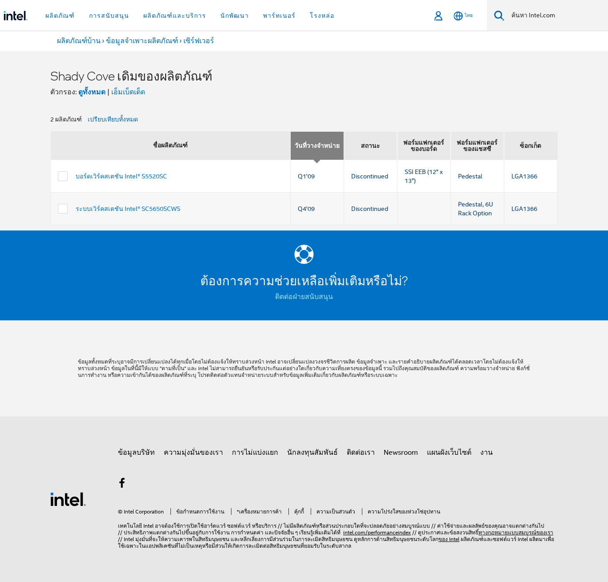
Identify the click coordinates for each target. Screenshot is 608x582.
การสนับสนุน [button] (109, 16)
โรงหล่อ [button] (322, 16)
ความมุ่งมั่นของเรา (193, 452)
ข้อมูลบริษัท (136, 452)
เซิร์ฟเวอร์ (198, 40)
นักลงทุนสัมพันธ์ (312, 452)
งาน (486, 452)
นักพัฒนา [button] (234, 16)
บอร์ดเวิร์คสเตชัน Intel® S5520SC (121, 176)
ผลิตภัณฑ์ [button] (60, 16)
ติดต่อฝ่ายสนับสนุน (304, 296)
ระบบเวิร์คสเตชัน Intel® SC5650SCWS (128, 209)
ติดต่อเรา (361, 452)
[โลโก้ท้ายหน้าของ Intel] (68, 498)
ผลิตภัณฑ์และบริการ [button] (174, 16)
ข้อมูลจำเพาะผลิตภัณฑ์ (142, 40)
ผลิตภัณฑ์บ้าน (79, 40)
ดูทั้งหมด (91, 92)
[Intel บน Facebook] (122, 485)
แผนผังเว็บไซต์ (449, 452)
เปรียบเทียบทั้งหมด (113, 119)
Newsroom (401, 452)
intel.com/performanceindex (377, 532)
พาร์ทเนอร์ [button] (279, 16)
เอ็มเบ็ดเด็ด (128, 92)
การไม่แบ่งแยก (255, 452)
